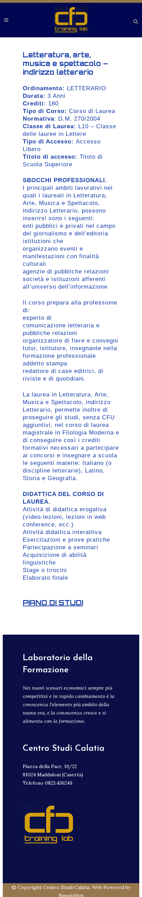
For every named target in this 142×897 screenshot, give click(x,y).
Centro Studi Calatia (66, 887)
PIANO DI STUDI (53, 602)
